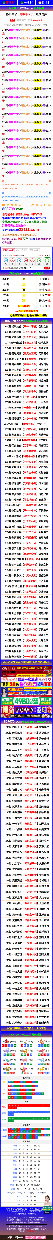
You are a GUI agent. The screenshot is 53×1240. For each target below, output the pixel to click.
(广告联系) (29, 1231)
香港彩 (46, 2)
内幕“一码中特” (26, 1237)
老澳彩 (28, 2)
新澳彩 (10, 2)
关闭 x (47, 1212)
